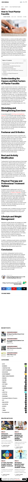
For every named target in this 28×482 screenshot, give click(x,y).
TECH (14, 408)
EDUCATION (14, 372)
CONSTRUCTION (14, 368)
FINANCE (14, 382)
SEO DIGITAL (14, 404)
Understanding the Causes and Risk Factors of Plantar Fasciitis (13, 63)
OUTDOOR (14, 394)
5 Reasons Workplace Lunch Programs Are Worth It (7, 436)
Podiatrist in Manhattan (16, 192)
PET (14, 400)
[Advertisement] (14, 311)
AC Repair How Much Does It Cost (15, 334)
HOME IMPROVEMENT (14, 388)
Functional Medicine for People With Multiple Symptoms (19, 437)
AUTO (14, 364)
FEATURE (14, 380)
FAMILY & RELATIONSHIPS (14, 376)
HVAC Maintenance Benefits (14, 348)
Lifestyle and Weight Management (10, 73)
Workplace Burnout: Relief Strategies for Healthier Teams (20, 465)
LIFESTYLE (14, 392)
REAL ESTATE (14, 402)
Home (2, 6)
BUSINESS (14, 366)
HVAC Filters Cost (11, 354)
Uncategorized (14, 412)
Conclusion (5, 74)
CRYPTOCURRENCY (14, 370)
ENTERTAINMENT (14, 374)
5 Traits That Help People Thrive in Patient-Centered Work (7, 465)
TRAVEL (14, 410)
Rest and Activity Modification (9, 68)
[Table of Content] (24, 61)
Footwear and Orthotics (8, 67)
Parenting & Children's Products (14, 398)
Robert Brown (6, 16)
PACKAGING (14, 396)
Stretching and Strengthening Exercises (11, 66)
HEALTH (6, 6)
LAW (14, 390)
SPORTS (14, 406)
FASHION (14, 378)
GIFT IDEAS (14, 384)
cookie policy (17, 479)
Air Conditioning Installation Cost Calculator (15, 341)
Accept (24, 479)
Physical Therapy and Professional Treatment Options (13, 71)
